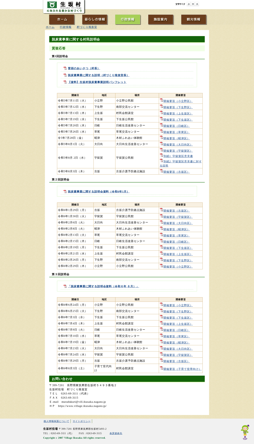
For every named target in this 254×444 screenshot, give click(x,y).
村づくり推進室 (87, 27)
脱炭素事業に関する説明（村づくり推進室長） (98, 75)
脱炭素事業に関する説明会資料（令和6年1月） (99, 191)
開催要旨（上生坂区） (178, 113)
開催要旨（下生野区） (178, 107)
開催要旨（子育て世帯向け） (182, 369)
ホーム (50, 27)
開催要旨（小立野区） (178, 101)
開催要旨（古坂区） (176, 171)
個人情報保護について (56, 421)
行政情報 (66, 27)
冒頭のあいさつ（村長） (84, 68)
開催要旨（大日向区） (178, 144)
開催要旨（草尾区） (176, 132)
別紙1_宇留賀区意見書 (178, 156)
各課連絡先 (116, 433)
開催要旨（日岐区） (176, 125)
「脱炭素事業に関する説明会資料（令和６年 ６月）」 (103, 286)
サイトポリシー (82, 421)
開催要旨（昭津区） (176, 138)
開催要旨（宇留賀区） (178, 150)
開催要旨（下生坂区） (178, 119)
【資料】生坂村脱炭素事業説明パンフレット (97, 82)
